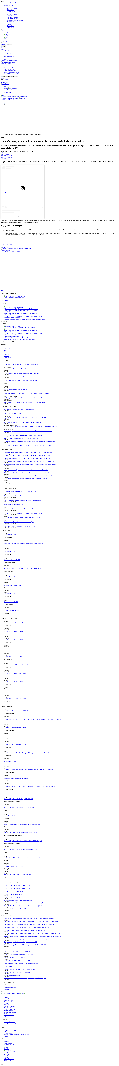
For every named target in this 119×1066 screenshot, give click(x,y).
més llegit (7, 354)
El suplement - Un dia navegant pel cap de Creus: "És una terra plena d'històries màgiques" (27, 939)
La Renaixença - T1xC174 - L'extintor (14, 648)
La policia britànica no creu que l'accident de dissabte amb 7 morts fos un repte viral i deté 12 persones (30, 464)
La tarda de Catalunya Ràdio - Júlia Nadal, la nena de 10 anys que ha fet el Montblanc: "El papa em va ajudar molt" (33, 933)
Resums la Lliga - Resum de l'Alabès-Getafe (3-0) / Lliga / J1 (19, 807)
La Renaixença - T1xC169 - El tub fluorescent (16, 664)
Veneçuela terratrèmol (12, 14)
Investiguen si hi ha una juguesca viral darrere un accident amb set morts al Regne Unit (26, 470)
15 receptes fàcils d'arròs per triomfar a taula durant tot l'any (19, 368)
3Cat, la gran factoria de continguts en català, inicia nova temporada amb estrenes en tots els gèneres (29, 441)
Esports (2, 78)
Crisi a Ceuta (10, 10)
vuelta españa (10, 27)
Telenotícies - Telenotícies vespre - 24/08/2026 (16, 711)
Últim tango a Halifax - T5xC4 (12, 560)
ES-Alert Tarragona (12, 15)
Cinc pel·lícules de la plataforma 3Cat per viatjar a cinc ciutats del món (22, 376)
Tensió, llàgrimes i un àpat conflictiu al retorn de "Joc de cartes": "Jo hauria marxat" (25, 398)
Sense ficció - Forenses (10, 761)
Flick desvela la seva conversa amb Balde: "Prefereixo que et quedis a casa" (23, 500)
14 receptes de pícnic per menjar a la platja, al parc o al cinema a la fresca (22, 380)
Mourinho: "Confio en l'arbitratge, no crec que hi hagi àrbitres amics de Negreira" (24, 319)
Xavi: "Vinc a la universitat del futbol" (13, 307)
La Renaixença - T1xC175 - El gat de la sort (15, 631)
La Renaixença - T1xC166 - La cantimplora (15, 698)
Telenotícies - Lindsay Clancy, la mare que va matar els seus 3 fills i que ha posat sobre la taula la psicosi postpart (32, 719)
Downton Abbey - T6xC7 (10, 551)
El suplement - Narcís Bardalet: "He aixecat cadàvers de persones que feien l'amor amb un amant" (29, 918)
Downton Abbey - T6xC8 (10, 534)
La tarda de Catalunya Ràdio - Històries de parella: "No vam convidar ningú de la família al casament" (30, 903)
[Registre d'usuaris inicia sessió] (9, 44)
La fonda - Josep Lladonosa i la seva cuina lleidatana (17, 911)
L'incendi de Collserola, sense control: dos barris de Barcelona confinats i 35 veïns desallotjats (28, 452)
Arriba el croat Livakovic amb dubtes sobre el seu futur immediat (20, 313)
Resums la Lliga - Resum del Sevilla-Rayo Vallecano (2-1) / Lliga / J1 (22, 874)
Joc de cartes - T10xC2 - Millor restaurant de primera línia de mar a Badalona (23, 543)
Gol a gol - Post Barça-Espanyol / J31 (13, 866)
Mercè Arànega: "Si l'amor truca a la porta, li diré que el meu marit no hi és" (23, 422)
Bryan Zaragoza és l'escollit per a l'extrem (14, 336)
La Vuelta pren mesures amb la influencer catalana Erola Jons (19, 327)
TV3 (5, 347)
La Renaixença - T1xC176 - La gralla (13, 622)
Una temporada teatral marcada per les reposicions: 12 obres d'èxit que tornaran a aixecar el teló (28, 467)
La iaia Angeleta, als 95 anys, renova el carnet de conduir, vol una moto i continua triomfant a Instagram (30, 426)
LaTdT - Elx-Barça (9, 966)
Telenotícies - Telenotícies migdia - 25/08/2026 (16, 744)
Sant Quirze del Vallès (12, 18)
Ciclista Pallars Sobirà (12, 17)
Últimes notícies (5, 81)
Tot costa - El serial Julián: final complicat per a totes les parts (19, 969)
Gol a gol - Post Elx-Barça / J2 (12, 815)
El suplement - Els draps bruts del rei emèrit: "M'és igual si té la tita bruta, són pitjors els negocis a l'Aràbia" (31, 924)
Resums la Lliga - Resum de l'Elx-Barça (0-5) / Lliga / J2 (18, 799)
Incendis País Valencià (13, 11)
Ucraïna (9, 23)
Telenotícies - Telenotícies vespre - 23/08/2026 (16, 727)
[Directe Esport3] (12, 88)
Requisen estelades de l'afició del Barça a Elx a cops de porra (19, 339)
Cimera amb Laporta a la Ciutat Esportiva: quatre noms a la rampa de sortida (23, 316)
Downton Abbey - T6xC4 (10, 576)
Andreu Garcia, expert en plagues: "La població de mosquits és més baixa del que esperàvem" (28, 431)
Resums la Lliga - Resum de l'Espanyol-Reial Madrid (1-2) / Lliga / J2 (22, 849)
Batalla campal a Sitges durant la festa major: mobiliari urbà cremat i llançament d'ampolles (27, 472)
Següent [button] (3, 290)
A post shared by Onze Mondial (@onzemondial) (22, 216)
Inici (5, 86)
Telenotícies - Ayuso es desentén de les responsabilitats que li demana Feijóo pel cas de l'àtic (27, 753)
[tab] (61, 347)
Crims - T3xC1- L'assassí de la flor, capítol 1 (15, 908)
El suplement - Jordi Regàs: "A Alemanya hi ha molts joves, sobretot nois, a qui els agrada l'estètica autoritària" (32, 921)
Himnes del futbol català (10, 987)
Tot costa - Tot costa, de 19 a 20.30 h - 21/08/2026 (17, 972)
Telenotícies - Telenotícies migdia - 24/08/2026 (16, 736)
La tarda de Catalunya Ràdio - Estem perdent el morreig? (18, 900)
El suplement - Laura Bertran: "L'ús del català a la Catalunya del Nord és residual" (25, 930)
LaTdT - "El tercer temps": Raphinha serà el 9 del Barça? (18, 954)
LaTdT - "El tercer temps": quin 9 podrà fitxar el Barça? (18, 960)
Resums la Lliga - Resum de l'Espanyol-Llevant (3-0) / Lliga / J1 (20, 832)
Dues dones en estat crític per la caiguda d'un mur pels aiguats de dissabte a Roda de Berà (27, 478)
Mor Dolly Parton (11, 7)
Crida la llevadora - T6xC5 (11, 602)
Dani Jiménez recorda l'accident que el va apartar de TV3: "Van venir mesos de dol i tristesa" (27, 445)
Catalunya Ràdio (8, 349)
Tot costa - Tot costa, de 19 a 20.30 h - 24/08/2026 (17, 951)
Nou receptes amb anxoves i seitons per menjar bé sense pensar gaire (21, 373)
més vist (6, 356)
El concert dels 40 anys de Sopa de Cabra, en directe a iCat (19, 409)
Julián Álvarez (10, 26)
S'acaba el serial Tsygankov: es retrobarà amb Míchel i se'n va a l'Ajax (22, 517)
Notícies (6, 350)
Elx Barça (9, 24)
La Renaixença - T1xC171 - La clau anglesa (15, 673)
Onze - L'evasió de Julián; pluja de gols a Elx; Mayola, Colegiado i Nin (22, 824)
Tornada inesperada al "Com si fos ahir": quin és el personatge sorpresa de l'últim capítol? (26, 393)
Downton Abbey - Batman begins (12, 585)
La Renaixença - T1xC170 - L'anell (13, 690)
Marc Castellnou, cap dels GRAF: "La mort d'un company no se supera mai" (23, 438)
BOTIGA (12, 98)
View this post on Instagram (9, 192)
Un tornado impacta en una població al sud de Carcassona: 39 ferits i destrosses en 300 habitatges (29, 461)
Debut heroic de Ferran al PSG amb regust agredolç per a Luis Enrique (22, 491)
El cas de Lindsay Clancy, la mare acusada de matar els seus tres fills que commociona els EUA (28, 458)
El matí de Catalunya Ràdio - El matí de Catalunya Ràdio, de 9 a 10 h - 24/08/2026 (25, 945)
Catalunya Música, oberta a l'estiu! (12, 413)
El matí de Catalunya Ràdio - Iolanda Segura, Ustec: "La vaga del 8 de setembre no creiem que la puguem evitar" (33, 936)
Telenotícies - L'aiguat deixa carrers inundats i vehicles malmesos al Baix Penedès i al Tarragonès (28, 769)
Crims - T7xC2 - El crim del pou (12, 897)
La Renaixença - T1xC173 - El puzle (13, 639)
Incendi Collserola (8, 5)
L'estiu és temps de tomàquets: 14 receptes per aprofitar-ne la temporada (22, 384)
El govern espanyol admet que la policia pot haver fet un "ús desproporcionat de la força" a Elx (28, 475)
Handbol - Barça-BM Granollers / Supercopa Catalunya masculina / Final (22, 857)
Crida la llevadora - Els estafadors (12, 610)
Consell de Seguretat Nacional (15, 20)
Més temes (6, 989)
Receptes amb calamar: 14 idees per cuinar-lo (15, 389)
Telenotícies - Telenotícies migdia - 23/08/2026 (16, 778)
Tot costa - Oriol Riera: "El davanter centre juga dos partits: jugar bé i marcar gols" (25, 978)
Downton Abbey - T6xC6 (10, 593)
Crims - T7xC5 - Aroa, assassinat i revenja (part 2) (17, 885)
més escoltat (7, 357)
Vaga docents (10, 21)
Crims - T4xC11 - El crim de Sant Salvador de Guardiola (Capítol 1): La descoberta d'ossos (27, 906)
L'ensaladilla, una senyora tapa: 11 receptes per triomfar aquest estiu (21, 364)
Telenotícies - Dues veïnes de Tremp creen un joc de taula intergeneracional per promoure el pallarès (29, 786)
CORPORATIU (5, 41)
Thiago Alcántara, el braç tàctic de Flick (14, 297)
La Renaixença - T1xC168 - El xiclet (13, 681)
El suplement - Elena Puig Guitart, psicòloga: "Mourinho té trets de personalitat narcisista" (27, 927)
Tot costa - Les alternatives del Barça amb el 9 (15, 957)
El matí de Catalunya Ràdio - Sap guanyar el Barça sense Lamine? (21, 963)
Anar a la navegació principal (8, 2)
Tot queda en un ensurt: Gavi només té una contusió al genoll (19, 526)
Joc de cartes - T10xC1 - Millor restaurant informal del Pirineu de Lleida (22, 568)
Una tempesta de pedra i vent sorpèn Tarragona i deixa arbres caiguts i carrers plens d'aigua (27, 455)
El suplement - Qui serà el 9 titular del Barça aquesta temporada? (20, 942)
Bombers (9, 12)
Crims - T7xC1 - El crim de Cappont (13, 891)
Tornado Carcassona (12, 8)
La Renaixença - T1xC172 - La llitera (13, 656)
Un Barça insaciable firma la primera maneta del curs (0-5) (19, 522)
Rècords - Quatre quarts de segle (12, 975)
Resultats (11, 81)
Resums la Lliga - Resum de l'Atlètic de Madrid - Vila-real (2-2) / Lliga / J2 (23, 841)
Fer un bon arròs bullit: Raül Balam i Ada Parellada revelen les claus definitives (24, 435)
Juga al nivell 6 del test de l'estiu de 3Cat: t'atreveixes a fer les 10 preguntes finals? (25, 402)
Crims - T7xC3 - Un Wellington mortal (14, 894)
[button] (59, 100)
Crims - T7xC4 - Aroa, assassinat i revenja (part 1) (17, 888)
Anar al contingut (20, 2)
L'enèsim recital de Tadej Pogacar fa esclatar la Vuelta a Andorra (20, 310)
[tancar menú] (3, 84)
